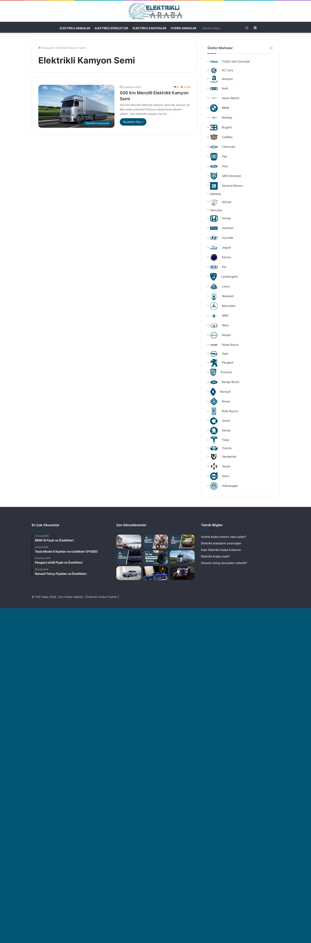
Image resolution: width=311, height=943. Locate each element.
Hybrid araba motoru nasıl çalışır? (223, 536)
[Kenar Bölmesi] (254, 27)
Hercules (216, 210)
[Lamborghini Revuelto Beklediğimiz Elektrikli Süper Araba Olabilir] (155, 573)
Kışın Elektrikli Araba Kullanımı (221, 550)
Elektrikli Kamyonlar (149, 28)
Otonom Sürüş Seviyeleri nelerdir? (224, 563)
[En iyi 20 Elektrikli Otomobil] (155, 557)
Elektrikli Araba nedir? (215, 556)
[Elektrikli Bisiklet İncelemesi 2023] (155, 542)
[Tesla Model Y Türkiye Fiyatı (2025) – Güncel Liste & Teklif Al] (128, 542)
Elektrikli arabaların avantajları (221, 543)
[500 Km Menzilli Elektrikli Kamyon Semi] (182, 557)
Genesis (215, 194)
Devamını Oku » (133, 122)
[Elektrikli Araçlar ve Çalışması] (182, 573)
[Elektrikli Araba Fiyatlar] (155, 11)
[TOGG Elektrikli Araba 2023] (128, 557)
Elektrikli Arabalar (75, 28)
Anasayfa (47, 47)
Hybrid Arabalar (183, 28)
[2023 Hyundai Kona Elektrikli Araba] (182, 542)
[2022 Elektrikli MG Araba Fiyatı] (128, 573)
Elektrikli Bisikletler (111, 28)
